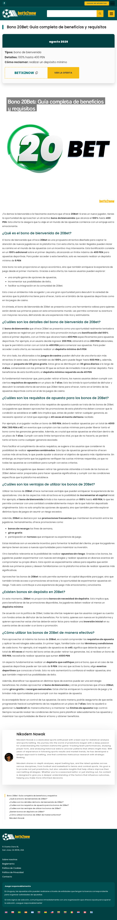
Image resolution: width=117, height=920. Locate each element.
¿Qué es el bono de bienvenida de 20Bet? (28, 799)
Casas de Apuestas (97, 3)
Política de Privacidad (13, 872)
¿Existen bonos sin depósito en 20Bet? (27, 812)
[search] (100, 13)
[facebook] (4, 3)
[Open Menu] (112, 3)
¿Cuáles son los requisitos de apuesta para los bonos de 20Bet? (39, 805)
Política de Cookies (11, 868)
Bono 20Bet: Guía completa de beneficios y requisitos (32, 796)
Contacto (7, 877)
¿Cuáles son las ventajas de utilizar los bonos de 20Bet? (35, 808)
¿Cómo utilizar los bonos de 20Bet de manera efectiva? (35, 815)
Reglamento (8, 864)
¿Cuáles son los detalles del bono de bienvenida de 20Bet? (36, 802)
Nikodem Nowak (16, 818)
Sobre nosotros (9, 859)
